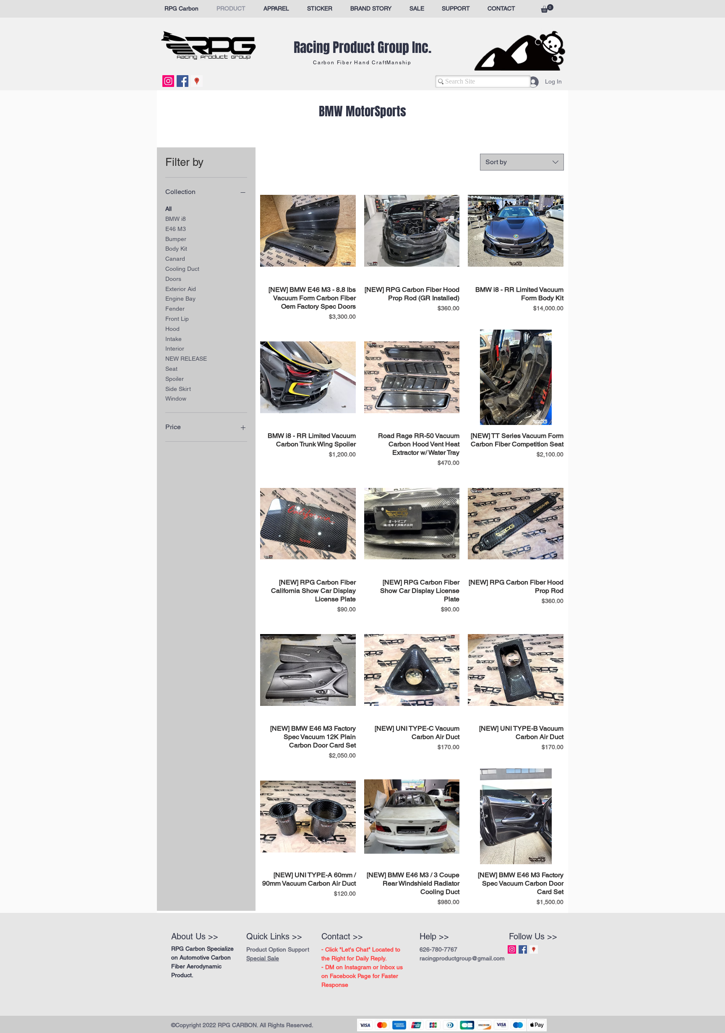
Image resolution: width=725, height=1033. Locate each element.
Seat (171, 368)
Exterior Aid (180, 289)
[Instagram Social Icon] (168, 81)
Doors (173, 278)
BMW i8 (175, 218)
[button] (547, 8)
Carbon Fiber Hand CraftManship (362, 63)
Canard (175, 258)
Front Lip (177, 318)
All (168, 208)
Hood (172, 328)
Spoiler (174, 378)
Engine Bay (180, 298)
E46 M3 (175, 228)
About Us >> (194, 936)
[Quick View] (308, 231)
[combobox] (522, 162)
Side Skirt (178, 388)
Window (175, 398)
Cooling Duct (182, 268)
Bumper (175, 239)
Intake (173, 339)
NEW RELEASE (186, 358)
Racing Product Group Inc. (362, 48)
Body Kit (176, 248)
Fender (175, 308)
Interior (174, 348)
